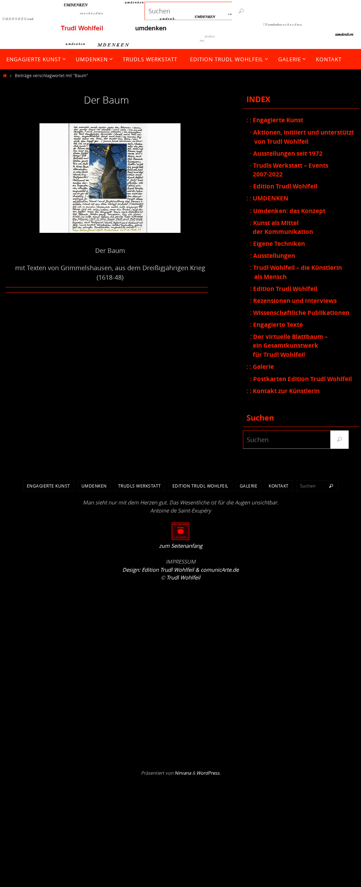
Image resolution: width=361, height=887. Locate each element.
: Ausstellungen (272, 256)
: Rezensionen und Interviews (293, 301)
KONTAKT (279, 486)
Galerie (249, 486)
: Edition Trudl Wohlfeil (283, 289)
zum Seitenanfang (180, 545)
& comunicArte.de (216, 569)
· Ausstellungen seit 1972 (286, 153)
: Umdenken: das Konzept (287, 211)
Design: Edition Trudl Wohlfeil (158, 569)
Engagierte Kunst (48, 486)
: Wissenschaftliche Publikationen (299, 313)
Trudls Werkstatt (139, 486)
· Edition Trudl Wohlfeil (283, 186)
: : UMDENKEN (267, 198)
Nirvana (183, 773)
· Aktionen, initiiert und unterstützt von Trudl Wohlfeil (302, 136)
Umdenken (94, 486)
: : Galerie (260, 366)
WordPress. (208, 773)
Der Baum (106, 99)
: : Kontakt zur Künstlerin (283, 391)
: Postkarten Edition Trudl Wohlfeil (301, 379)
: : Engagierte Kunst (274, 120)
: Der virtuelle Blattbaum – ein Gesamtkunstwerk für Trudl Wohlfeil (289, 346)
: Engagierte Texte (276, 325)
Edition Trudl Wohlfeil (200, 486)
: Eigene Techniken (277, 244)
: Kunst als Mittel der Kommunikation (281, 227)
